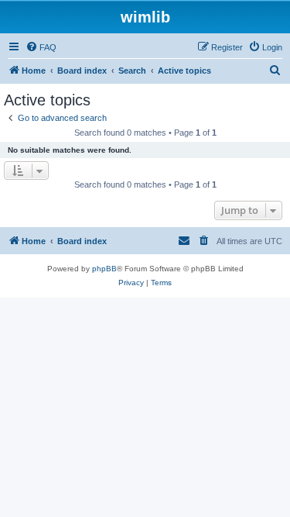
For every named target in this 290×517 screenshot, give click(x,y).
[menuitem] (41, 47)
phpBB (104, 268)
